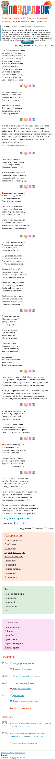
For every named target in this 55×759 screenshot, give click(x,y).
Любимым (10, 560)
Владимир (14, 736)
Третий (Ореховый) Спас (23, 683)
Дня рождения (12, 626)
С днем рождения (14, 540)
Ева (20, 736)
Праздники (10, 564)
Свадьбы (9, 635)
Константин (31, 723)
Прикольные (11, 606)
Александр (14, 733)
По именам (10, 572)
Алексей (13, 723)
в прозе (38, 45)
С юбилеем (10, 544)
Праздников (11, 639)
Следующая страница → (15, 518)
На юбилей (10, 597)
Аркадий (31, 733)
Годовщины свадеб (15, 552)
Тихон (28, 726)
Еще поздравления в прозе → (14, 145)
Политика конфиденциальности (13, 753)
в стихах (45, 45)
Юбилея (9, 631)
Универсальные (13, 568)
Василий (21, 723)
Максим (48, 723)
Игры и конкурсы (14, 643)
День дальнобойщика (21, 689)
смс (32, 45)
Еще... (8, 610)
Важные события (14, 556)
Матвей (27, 736)
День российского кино (22, 669)
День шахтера (18, 695)
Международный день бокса (24, 663)
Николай (13, 726)
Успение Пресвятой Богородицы (26, 676)
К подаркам (11, 577)
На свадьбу (10, 548)
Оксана (21, 726)
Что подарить (12, 647)
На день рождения (14, 593)
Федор (42, 736)
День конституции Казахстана (25, 701)
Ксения (40, 723)
